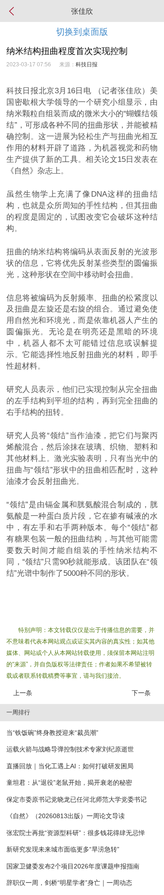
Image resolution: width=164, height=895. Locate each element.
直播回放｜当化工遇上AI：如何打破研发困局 (69, 766)
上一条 (22, 693)
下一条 (141, 693)
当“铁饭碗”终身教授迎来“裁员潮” (52, 732)
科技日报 (86, 64)
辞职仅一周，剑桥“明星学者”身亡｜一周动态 (69, 882)
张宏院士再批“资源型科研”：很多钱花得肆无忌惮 (75, 832)
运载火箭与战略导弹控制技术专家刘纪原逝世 (70, 749)
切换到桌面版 (82, 32)
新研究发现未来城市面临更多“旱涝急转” (62, 849)
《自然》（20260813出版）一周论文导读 (65, 816)
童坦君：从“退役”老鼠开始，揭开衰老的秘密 (69, 782)
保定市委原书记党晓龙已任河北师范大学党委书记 (76, 799)
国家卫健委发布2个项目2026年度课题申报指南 (72, 866)
